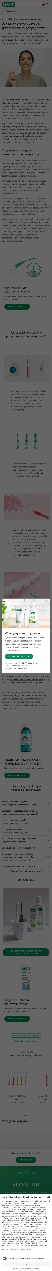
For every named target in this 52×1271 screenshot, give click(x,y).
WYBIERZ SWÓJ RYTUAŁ (19, 656)
